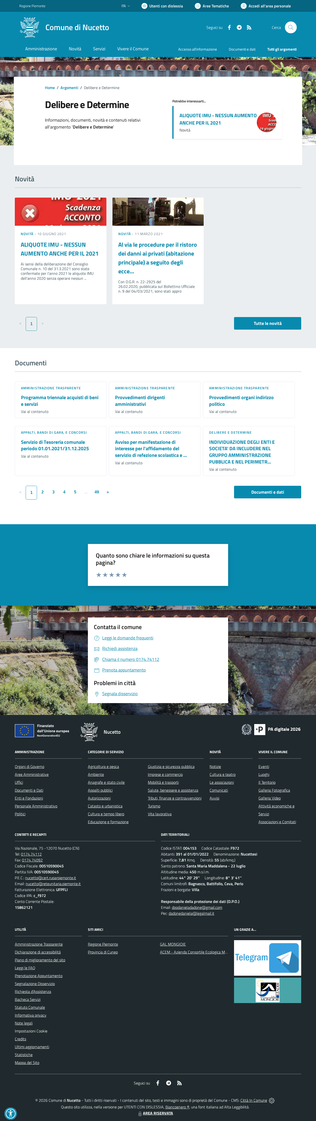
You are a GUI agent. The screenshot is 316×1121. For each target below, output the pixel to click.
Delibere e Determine (230, 432)
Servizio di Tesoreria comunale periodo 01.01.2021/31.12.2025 (55, 445)
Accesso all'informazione (197, 49)
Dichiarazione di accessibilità (38, 952)
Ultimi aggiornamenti (32, 1047)
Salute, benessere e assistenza (173, 790)
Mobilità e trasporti (163, 782)
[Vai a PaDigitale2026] (271, 729)
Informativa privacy (30, 1015)
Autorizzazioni (99, 798)
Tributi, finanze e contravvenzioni (174, 798)
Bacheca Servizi (27, 999)
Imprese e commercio (165, 774)
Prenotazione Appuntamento (38, 976)
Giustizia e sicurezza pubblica (171, 766)
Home (50, 88)
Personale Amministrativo (36, 806)
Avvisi (214, 798)
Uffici (19, 782)
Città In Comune (253, 1100)
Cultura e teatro (223, 774)
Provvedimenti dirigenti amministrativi (140, 400)
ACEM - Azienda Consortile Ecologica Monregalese (201, 952)
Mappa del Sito (27, 1062)
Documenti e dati (267, 492)
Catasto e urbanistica (105, 806)
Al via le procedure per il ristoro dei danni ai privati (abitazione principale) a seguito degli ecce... (157, 258)
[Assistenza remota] (271, 1100)
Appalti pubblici (100, 790)
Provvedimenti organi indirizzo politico (241, 400)
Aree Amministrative (32, 774)
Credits (20, 1039)
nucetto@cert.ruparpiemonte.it (50, 878)
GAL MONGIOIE (173, 944)
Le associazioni (222, 782)
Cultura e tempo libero (106, 814)
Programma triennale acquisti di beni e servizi (60, 400)
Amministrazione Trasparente (39, 944)
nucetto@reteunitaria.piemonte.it (53, 884)
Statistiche (24, 1055)
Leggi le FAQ (25, 968)
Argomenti (69, 88)
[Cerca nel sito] (291, 27)
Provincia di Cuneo (103, 952)
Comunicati (219, 790)
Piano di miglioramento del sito (40, 960)
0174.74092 (32, 860)
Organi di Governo (29, 766)
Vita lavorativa (160, 814)
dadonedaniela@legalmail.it (191, 913)
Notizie (215, 766)
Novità (28, 233)
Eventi (263, 766)
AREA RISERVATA (158, 1113)
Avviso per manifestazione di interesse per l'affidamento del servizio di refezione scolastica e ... (151, 448)
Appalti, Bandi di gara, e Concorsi (54, 432)
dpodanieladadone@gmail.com (197, 907)
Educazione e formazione (108, 822)
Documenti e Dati (29, 790)
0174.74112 (31, 854)
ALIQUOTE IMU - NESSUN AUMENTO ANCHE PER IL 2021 (218, 119)
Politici (20, 814)
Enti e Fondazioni (29, 798)
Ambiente (96, 774)
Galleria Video (269, 798)
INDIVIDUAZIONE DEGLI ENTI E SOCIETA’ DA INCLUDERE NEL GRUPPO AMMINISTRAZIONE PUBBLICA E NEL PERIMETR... (242, 452)
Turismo (154, 806)
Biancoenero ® (177, 1107)
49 (97, 492)
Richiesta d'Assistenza (33, 991)
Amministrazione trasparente (51, 388)
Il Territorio (267, 782)
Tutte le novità (268, 323)
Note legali (24, 1023)
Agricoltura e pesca (103, 766)
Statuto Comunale (30, 1007)
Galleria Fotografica (274, 790)
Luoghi (263, 774)
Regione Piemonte (32, 5)
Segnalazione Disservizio (35, 984)
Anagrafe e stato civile (106, 782)
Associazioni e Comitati (277, 822)
